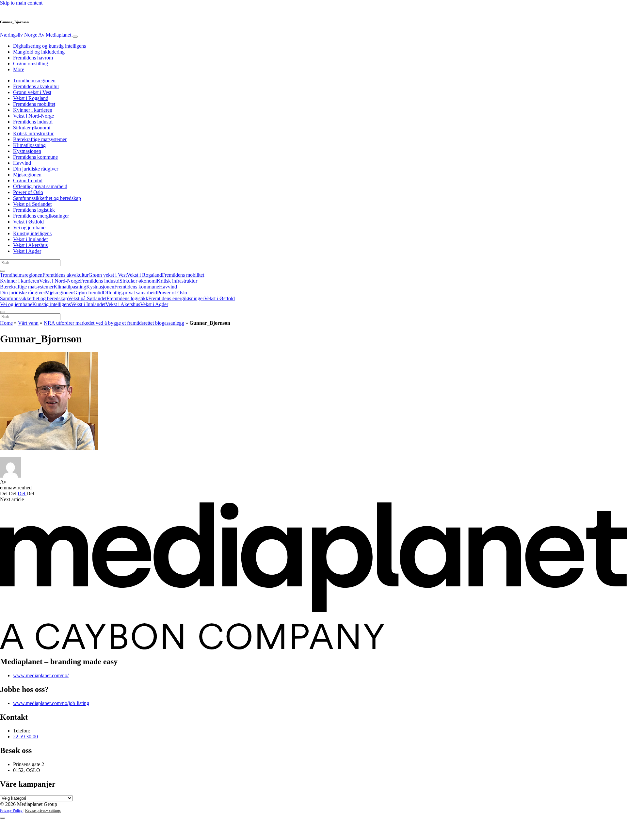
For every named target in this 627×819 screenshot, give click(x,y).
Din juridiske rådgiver (35, 169)
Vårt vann (28, 323)
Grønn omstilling (30, 63)
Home (6, 323)
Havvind (22, 163)
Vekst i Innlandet (30, 239)
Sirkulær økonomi (31, 127)
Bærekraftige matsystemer (40, 139)
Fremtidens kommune (35, 157)
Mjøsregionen (27, 174)
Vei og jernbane (29, 227)
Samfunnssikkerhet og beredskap (47, 198)
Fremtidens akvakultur (36, 86)
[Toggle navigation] (75, 37)
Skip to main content (21, 3)
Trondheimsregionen (34, 80)
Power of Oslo (28, 192)
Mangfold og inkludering (39, 52)
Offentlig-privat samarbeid (40, 186)
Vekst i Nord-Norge (33, 116)
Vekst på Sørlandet (32, 204)
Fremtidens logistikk (34, 210)
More (18, 69)
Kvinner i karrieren (32, 110)
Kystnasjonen (27, 151)
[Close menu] (2, 312)
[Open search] (2, 271)
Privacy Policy (11, 810)
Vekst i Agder (27, 251)
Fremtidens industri (33, 121)
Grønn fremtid (27, 180)
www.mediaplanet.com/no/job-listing (51, 703)
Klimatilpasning (29, 145)
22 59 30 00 (25, 736)
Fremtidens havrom (33, 57)
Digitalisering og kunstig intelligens (49, 46)
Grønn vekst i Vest (32, 92)
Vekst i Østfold (28, 221)
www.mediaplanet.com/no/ (41, 675)
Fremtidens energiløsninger (41, 216)
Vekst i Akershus (30, 245)
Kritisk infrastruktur (33, 133)
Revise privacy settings (43, 810)
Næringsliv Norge (35, 35)
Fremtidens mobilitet (34, 104)
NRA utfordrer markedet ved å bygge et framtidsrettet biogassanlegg (114, 323)
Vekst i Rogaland (30, 98)
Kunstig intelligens (32, 233)
